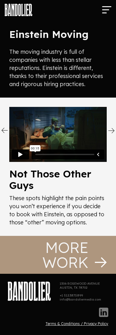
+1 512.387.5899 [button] (71, 295)
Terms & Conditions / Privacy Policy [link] (76, 324)
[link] (18, 10)
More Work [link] (65, 255)
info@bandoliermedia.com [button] (80, 299)
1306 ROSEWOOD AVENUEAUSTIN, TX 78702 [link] (80, 286)
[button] (106, 9)
